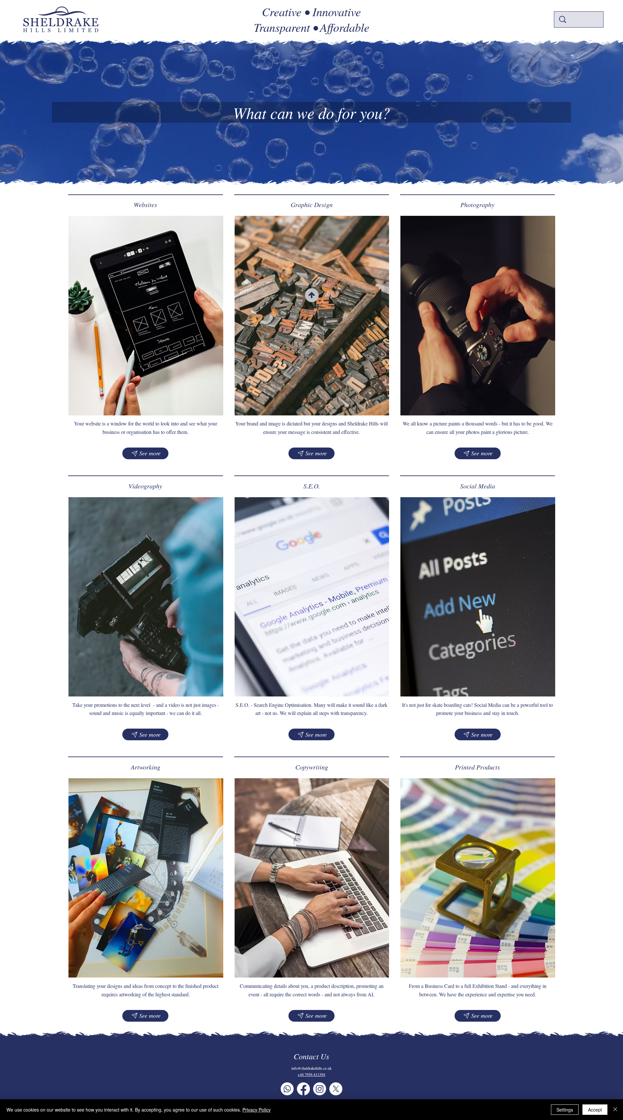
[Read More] (312, 295)
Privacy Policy (256, 1109)
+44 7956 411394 (311, 1074)
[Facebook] (303, 1088)
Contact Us (311, 1056)
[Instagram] (319, 1088)
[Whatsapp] (287, 1088)
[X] (335, 1088)
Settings (564, 1109)
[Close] (615, 1109)
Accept (595, 1109)
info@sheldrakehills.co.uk (311, 1068)
